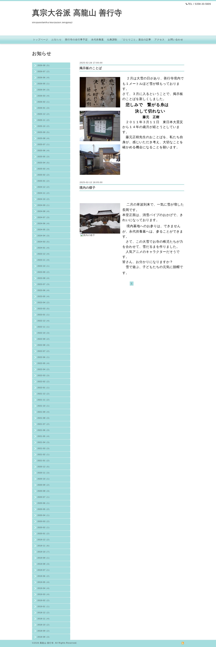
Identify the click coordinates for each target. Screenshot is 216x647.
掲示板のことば (90, 68)
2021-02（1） (44, 454)
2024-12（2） (44, 187)
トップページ (40, 39)
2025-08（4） (44, 138)
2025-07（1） (44, 144)
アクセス (159, 39)
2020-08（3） (44, 491)
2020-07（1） (44, 497)
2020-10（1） (44, 479)
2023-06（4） (44, 290)
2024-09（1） (44, 205)
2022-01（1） (44, 388)
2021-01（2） (44, 461)
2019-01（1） (44, 606)
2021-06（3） (44, 430)
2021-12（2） (44, 394)
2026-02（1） (44, 102)
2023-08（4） (44, 278)
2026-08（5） (44, 65)
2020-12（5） (44, 467)
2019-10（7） (44, 552)
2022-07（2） (44, 351)
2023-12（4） (44, 254)
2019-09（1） (44, 558)
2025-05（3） (44, 157)
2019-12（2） (44, 540)
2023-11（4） (44, 260)
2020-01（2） (44, 533)
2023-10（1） (44, 266)
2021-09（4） (44, 412)
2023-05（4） (44, 296)
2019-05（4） (44, 582)
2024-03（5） (44, 242)
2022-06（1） (44, 357)
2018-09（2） (44, 631)
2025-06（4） (44, 150)
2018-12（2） (44, 613)
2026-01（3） (44, 108)
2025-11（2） (44, 120)
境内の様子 (87, 187)
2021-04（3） (44, 442)
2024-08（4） (44, 211)
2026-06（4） (44, 78)
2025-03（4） (44, 169)
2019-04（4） (44, 588)
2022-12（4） (44, 321)
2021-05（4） (44, 436)
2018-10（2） (44, 625)
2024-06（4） (44, 223)
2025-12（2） (44, 114)
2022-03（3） (44, 375)
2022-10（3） (44, 333)
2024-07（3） (44, 217)
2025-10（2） (44, 126)
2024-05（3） (44, 230)
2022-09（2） (44, 339)
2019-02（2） (44, 600)
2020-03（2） (44, 521)
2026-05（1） (44, 84)
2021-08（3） (44, 418)
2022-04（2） (44, 369)
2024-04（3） (44, 236)
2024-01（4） (44, 248)
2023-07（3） (44, 284)
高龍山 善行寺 (47, 643)
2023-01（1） (44, 315)
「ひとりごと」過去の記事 (136, 39)
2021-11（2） (44, 400)
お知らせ (56, 39)
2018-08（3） (44, 637)
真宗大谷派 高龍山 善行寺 (77, 12)
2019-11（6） (44, 546)
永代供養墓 (97, 39)
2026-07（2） (44, 71)
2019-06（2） (44, 576)
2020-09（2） (44, 485)
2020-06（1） (44, 503)
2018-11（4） (44, 619)
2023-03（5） (44, 309)
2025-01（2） (44, 181)
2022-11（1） (44, 327)
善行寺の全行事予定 (76, 39)
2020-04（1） (44, 515)
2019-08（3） (44, 564)
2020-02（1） (44, 527)
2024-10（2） (44, 199)
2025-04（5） (44, 163)
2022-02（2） (44, 381)
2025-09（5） (44, 132)
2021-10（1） (44, 406)
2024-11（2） (44, 193)
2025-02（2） (44, 175)
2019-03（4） (44, 594)
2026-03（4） (44, 96)
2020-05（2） (44, 509)
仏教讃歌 (112, 39)
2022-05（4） (44, 363)
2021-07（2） (44, 424)
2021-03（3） (44, 448)
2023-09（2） (44, 272)
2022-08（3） (44, 345)
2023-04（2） (44, 302)
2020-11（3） (44, 473)
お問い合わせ (175, 39)
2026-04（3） (44, 90)
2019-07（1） (44, 570)
